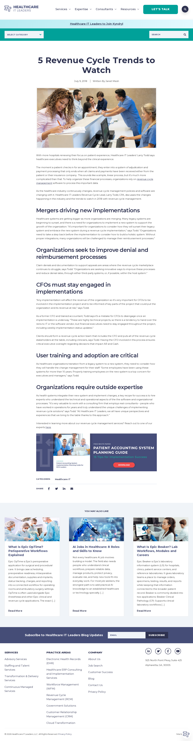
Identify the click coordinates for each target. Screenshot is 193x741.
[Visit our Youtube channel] (178, 651)
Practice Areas (58, 652)
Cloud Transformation (60, 722)
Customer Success (100, 672)
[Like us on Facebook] (168, 651)
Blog (91, 678)
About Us (94, 659)
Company (95, 652)
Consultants (104, 9)
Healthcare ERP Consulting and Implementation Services (64, 673)
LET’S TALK (161, 9)
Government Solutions (61, 705)
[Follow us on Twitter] (158, 651)
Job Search (95, 665)
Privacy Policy (97, 691)
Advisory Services (16, 659)
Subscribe (157, 635)
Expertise (81, 9)
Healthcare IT (63, 479)
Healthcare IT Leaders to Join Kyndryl (96, 24)
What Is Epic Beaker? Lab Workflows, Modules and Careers (157, 551)
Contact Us (95, 685)
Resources (128, 9)
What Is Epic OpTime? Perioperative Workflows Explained (27, 551)
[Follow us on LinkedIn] (148, 651)
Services (61, 9)
